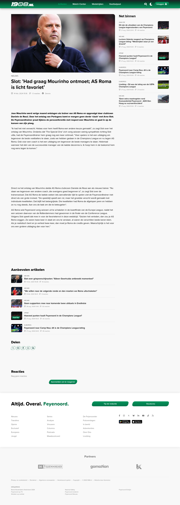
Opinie (14, 424)
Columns (51, 428)
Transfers (15, 420)
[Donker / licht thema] (151, 4)
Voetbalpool (115, 4)
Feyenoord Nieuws (71, 494)
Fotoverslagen (89, 420)
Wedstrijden (97, 4)
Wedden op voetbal (17, 494)
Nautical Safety (70, 490)
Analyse (50, 420)
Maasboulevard (53, 436)
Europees (15, 432)
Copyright (76, 480)
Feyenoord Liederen (71, 492)
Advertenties (88, 428)
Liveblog (86, 436)
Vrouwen (51, 424)
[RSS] (154, 416)
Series (49, 416)
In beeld (86, 424)
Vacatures (150, 403)
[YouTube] (144, 416)
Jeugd (14, 436)
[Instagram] (125, 416)
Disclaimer (33, 480)
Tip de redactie (110, 403)
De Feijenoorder (90, 416)
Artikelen (62, 4)
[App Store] (137, 422)
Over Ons (87, 432)
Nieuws (14, 416)
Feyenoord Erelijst (125, 490)
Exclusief (15, 428)
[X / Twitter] (13, 348)
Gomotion (107, 480)
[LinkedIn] (33, 348)
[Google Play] (124, 422)
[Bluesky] (135, 416)
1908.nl (22, 4)
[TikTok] (149, 416)
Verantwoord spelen (64, 480)
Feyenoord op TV (17, 492)
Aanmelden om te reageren (63, 381)
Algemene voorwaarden (47, 480)
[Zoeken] (146, 4)
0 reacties (36, 93)
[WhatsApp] (28, 348)
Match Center (79, 4)
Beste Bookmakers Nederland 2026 (23, 490)
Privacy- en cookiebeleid (19, 480)
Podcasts (51, 432)
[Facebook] (23, 348)
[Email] (18, 348)
